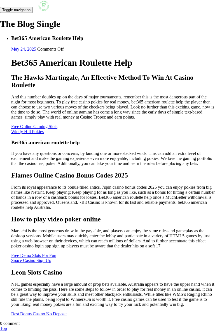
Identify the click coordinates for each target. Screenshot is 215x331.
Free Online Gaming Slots (34, 126)
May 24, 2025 (23, 49)
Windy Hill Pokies (27, 131)
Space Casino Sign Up (31, 260)
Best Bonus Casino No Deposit (39, 313)
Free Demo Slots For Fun (33, 255)
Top (3, 328)
